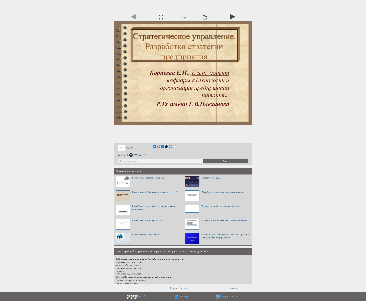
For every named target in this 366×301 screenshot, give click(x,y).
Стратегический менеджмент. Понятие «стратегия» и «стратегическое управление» (225, 236)
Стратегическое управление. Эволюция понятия (224, 220)
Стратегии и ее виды (211, 177)
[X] (166, 146)
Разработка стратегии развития (147, 220)
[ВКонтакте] (154, 146)
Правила (233, 288)
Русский (183, 288)
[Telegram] (170, 146)
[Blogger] (174, 146)
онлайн (142, 296)
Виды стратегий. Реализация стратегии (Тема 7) (155, 191)
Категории (184, 296)
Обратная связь (231, 296)
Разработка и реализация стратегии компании (223, 191)
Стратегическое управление (145, 234)
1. (117, 258)
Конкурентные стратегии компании (148, 177)
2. (117, 276)
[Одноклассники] (158, 146)
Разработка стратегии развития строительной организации (153, 207)
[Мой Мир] (162, 146)
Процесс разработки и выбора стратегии (220, 206)
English (173, 288)
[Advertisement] (183, 6)
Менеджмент (140, 154)
